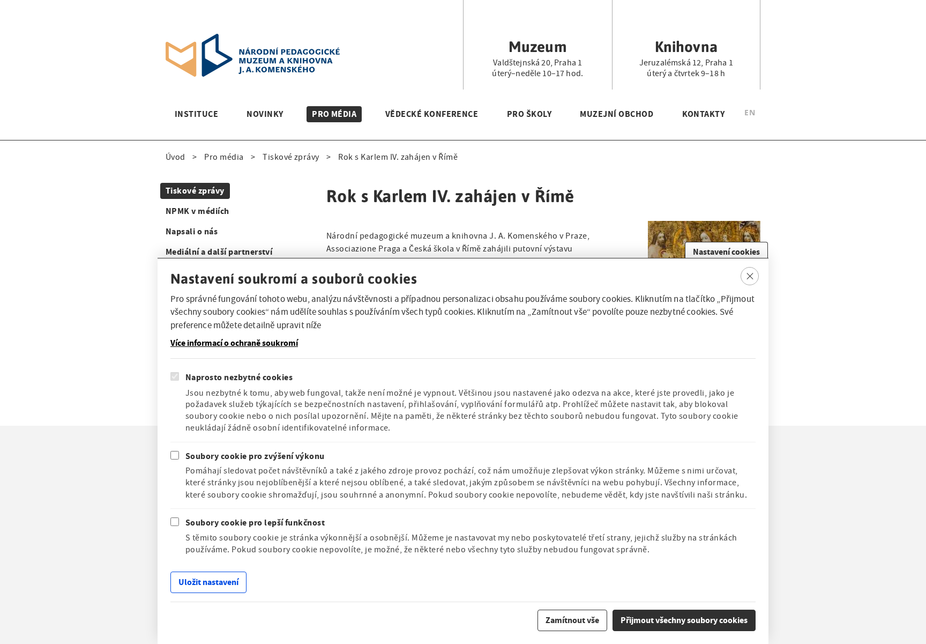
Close (750, 276)
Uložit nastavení (208, 582)
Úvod (175, 157)
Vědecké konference (432, 114)
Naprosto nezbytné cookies (239, 377)
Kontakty (703, 114)
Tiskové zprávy (291, 157)
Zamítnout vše (572, 620)
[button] (704, 227)
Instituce (196, 114)
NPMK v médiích (197, 211)
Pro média (334, 114)
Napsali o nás (192, 231)
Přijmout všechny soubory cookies (684, 620)
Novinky (265, 114)
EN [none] (749, 112)
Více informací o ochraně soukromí (234, 343)
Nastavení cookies (726, 251)
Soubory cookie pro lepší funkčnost (255, 522)
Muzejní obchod (616, 114)
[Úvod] (253, 40)
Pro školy (529, 114)
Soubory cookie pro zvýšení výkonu (255, 455)
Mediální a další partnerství (219, 251)
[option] (749, 114)
